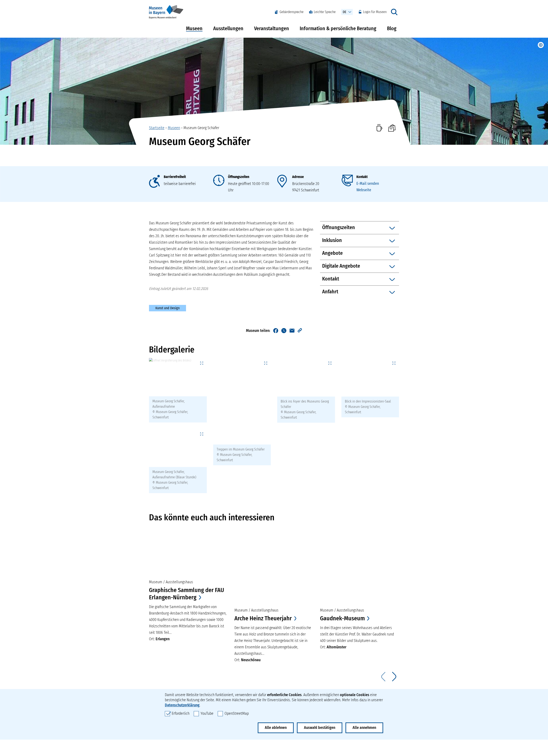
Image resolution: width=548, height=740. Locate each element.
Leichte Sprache (325, 12)
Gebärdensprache (292, 12)
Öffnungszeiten (238, 177)
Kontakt (362, 177)
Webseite (363, 190)
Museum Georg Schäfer (201, 127)
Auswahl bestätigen (319, 727)
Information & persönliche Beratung (338, 28)
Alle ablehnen (276, 727)
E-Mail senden (367, 183)
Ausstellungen (228, 28)
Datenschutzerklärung (182, 705)
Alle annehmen (364, 727)
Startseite (156, 127)
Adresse (298, 177)
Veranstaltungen (271, 28)
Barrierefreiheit (175, 177)
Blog (391, 28)
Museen (194, 28)
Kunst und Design (167, 308)
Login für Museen (375, 12)
